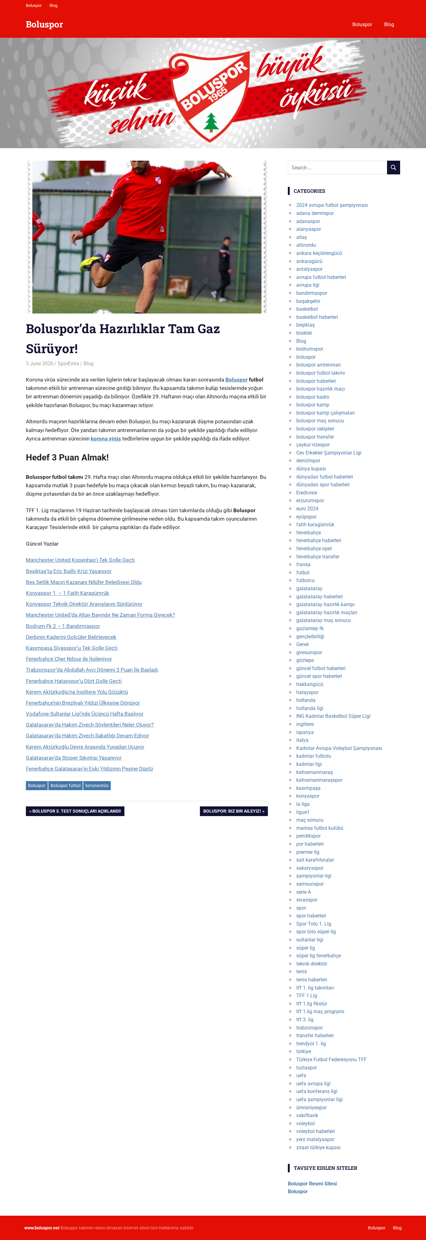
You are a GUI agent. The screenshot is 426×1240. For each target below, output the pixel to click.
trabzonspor (309, 1028)
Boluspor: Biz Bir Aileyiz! (232, 812)
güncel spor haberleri (319, 676)
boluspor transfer (315, 437)
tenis (301, 972)
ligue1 (303, 812)
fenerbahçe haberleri (318, 540)
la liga (303, 804)
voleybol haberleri (315, 1131)
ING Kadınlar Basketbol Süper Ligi (333, 716)
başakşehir (308, 301)
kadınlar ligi (309, 764)
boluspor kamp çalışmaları (325, 413)
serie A (303, 892)
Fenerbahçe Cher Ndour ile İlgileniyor (69, 659)
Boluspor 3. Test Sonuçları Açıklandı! (76, 812)
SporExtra (68, 364)
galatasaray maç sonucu (323, 620)
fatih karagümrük (315, 525)
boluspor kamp (312, 405)
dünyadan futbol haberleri (324, 477)
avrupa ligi (307, 285)
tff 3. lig (304, 1020)
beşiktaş (305, 325)
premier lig (307, 852)
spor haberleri (311, 916)
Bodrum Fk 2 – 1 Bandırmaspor (63, 626)
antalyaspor (309, 269)
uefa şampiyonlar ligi (319, 1099)
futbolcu (305, 580)
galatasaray (309, 588)
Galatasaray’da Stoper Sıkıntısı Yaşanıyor (74, 758)
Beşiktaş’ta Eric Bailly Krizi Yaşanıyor (69, 571)
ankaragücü (309, 261)
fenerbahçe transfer (317, 557)
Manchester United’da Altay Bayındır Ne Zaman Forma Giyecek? (100, 615)
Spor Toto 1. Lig (313, 924)
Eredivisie (306, 493)
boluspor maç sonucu (320, 421)
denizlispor (308, 461)
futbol (302, 573)
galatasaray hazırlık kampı (325, 604)
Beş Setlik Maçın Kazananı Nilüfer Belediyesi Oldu (84, 582)
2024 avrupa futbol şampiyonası (332, 205)
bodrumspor (309, 349)
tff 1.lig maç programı (320, 1011)
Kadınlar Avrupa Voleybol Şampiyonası (339, 748)
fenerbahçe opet (314, 549)
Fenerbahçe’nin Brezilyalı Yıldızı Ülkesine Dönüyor (83, 703)
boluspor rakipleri (315, 429)
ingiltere (305, 724)
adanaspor (308, 221)
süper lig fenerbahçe (318, 956)
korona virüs (106, 438)
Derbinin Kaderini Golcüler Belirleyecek (71, 637)
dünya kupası (311, 469)
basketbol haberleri (317, 317)
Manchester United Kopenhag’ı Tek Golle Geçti (80, 560)
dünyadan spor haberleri (323, 485)
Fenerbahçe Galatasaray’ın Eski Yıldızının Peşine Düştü (89, 769)
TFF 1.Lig (306, 996)
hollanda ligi (309, 708)
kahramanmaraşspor (319, 780)
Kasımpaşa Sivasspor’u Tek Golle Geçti (72, 648)
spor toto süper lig (316, 932)
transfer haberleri (315, 1035)
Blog (53, 5)
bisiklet (304, 333)
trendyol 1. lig (311, 1044)
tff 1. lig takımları (315, 988)
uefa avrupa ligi (313, 1084)
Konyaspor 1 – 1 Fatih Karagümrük (67, 593)
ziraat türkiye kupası (318, 1147)
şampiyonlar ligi (314, 876)
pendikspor (308, 836)
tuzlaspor (306, 1068)
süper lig (305, 948)
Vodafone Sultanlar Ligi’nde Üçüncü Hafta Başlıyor (84, 714)
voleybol (305, 1123)
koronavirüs (97, 785)
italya (302, 740)
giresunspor (309, 652)
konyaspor (307, 796)
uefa (301, 1075)
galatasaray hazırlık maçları (326, 612)
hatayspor (307, 692)
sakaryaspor (309, 868)
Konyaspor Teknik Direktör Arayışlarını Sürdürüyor (84, 604)
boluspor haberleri (316, 381)
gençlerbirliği (310, 636)
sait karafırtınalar (315, 860)
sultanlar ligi (309, 940)
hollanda (306, 700)
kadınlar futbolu (313, 756)
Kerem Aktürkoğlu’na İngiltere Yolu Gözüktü (77, 692)
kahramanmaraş (314, 772)
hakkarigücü (309, 684)
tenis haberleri (311, 980)
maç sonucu (309, 820)
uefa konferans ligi (316, 1091)
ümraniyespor (311, 1108)
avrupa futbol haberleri (321, 277)
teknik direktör (311, 964)
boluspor (306, 357)
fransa (303, 564)
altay (301, 237)
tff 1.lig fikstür (311, 1004)
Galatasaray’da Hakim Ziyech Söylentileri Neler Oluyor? (90, 725)
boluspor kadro (312, 397)
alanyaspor (308, 229)
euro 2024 (307, 509)
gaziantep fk (310, 628)
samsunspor (310, 884)
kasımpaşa (308, 788)
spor (301, 908)
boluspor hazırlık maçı (320, 389)
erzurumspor (310, 500)
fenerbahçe (308, 533)
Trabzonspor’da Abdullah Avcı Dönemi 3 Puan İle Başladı (92, 670)
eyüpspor (306, 517)
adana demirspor (315, 213)
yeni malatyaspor (315, 1139)
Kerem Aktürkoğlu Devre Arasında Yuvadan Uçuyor (85, 747)
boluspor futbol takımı (320, 373)
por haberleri (310, 844)
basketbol (307, 309)
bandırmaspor (311, 293)
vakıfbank (307, 1115)
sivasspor (306, 900)
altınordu (306, 245)
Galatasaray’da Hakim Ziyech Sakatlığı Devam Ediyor (87, 735)
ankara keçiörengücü (319, 253)
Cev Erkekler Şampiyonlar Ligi (328, 453)
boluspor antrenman (318, 365)
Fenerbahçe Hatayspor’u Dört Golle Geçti (74, 681)
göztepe (305, 660)
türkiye (303, 1051)
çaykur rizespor (313, 445)
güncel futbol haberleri (321, 668)
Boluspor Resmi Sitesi (312, 1184)
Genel (302, 644)
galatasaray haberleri (319, 597)
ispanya (305, 732)
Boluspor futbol (65, 785)
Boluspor (33, 5)
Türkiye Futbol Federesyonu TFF (331, 1060)
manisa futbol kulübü (319, 828)
